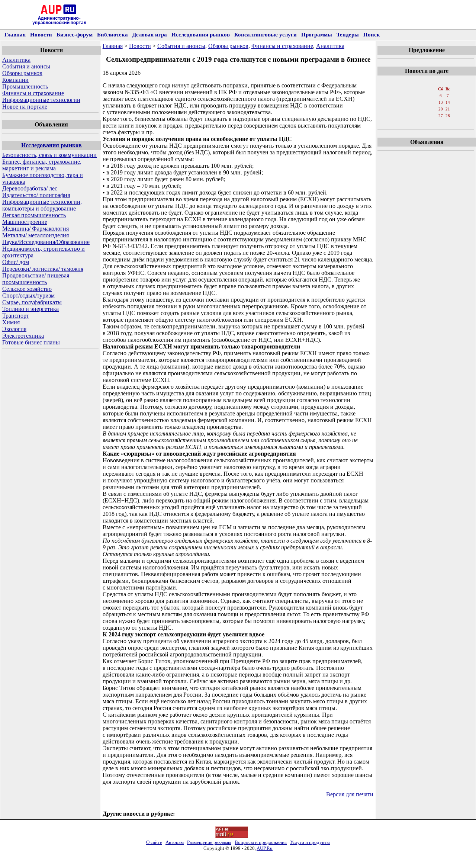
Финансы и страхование (33, 93)
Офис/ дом (15, 262)
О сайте (154, 842)
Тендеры (348, 34)
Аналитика (16, 60)
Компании (15, 80)
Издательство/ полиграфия (36, 195)
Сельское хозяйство (27, 289)
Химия (11, 322)
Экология (14, 329)
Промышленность (25, 86)
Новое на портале (24, 106)
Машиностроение (24, 222)
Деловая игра (149, 34)
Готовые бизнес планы (31, 342)
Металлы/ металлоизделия (35, 235)
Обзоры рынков (22, 73)
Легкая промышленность (34, 215)
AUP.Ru (265, 848)
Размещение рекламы (209, 842)
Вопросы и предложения (261, 842)
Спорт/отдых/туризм (28, 295)
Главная (15, 34)
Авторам (174, 842)
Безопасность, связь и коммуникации (49, 155)
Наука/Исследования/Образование (46, 242)
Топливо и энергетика (30, 309)
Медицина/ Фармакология (35, 228)
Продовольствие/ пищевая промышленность (35, 278)
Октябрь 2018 (426, 81)
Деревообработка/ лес (29, 188)
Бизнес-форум (75, 34)
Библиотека (112, 34)
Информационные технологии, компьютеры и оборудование (42, 205)
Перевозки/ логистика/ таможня (42, 269)
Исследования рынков (200, 34)
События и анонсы (26, 66)
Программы (316, 34)
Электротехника (23, 336)
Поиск (371, 34)
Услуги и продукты (310, 842)
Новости (41, 34)
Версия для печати (349, 794)
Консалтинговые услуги (265, 34)
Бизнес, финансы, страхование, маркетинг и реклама (41, 164)
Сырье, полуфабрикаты (32, 302)
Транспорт (15, 315)
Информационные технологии (41, 100)
